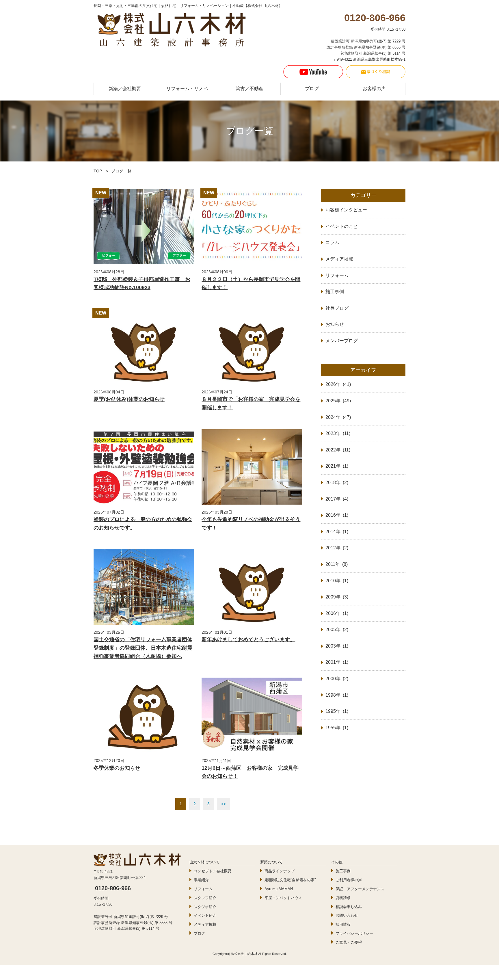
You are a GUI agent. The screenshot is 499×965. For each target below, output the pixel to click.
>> (223, 804)
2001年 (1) (336, 662)
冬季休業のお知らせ (117, 768)
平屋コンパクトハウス (283, 898)
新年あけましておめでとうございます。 (248, 639)
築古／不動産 (249, 88)
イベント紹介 (205, 915)
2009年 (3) (336, 596)
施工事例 (343, 871)
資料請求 (343, 898)
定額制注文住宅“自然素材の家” (290, 880)
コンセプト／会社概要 (212, 871)
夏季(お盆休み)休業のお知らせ (129, 399)
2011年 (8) (336, 564)
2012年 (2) (336, 547)
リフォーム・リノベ (187, 88)
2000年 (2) (336, 678)
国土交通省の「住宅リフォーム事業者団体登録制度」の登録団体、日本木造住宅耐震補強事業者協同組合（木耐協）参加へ (143, 648)
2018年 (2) (336, 482)
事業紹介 (201, 880)
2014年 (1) (336, 531)
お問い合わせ (347, 915)
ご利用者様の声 (349, 880)
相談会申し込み (349, 907)
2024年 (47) (338, 417)
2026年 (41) (338, 384)
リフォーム (203, 889)
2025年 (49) (338, 400)
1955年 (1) (336, 727)
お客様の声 (374, 88)
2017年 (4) (336, 499)
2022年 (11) (337, 449)
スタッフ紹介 (205, 898)
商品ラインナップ (280, 871)
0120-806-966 (113, 888)
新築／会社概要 (125, 88)
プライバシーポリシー (354, 933)
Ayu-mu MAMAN (279, 889)
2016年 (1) (336, 515)
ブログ (312, 88)
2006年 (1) (336, 613)
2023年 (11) (337, 433)
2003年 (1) (336, 646)
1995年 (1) (336, 711)
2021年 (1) (336, 466)
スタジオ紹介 (205, 907)
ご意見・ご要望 (349, 942)
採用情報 (343, 924)
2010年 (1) (336, 580)
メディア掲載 (205, 924)
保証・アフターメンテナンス (360, 889)
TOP (98, 171)
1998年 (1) (336, 695)
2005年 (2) (336, 629)
